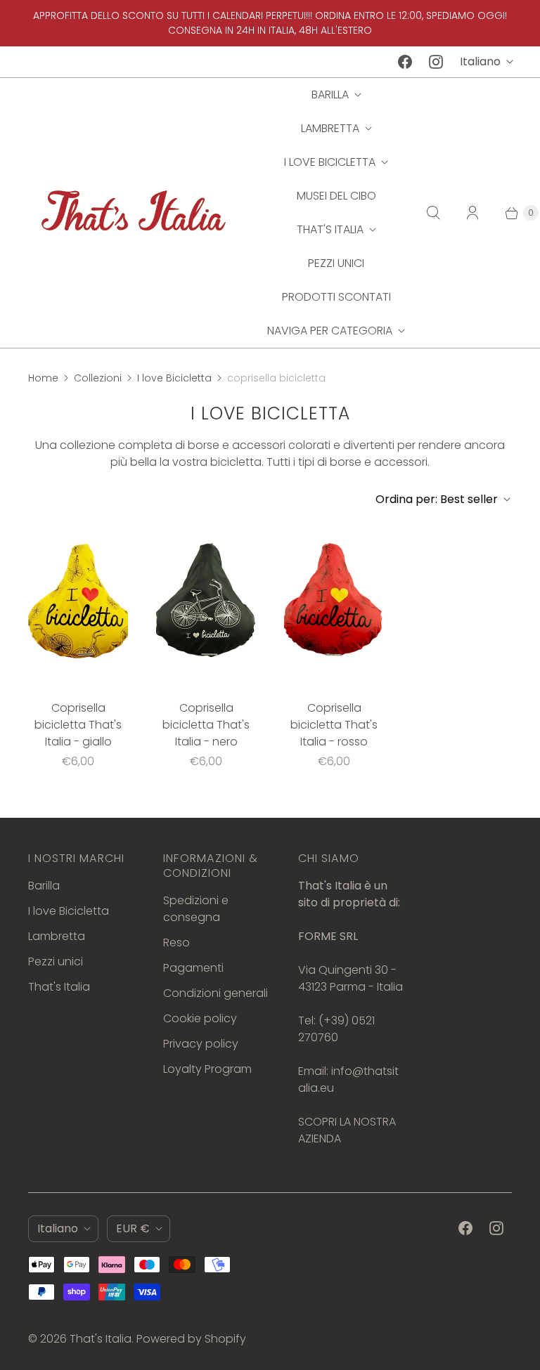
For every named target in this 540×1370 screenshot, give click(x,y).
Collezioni (98, 378)
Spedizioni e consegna (196, 908)
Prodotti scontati (336, 297)
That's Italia (330, 229)
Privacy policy (200, 1044)
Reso (176, 942)
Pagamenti (193, 968)
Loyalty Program (207, 1069)
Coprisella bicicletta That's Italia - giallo (78, 725)
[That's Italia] (133, 212)
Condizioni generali (215, 993)
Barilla (330, 94)
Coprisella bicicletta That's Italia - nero (206, 725)
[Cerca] (433, 213)
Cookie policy (200, 1018)
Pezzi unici (336, 263)
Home (43, 378)
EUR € (133, 1228)
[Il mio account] (472, 213)
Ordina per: (436, 499)
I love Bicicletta (329, 162)
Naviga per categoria (329, 330)
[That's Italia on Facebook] (405, 61)
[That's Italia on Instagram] (435, 61)
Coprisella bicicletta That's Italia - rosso (334, 725)
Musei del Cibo (336, 196)
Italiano (480, 61)
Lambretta (330, 128)
